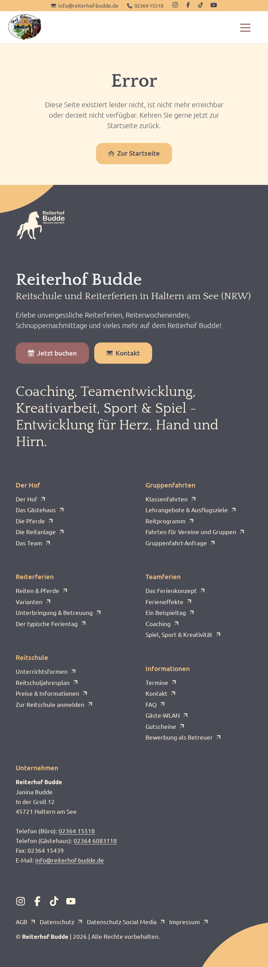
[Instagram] (175, 5)
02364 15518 (77, 830)
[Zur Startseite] (24, 27)
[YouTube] (213, 5)
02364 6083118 (95, 840)
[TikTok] (200, 5)
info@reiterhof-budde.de (69, 860)
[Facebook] (188, 5)
